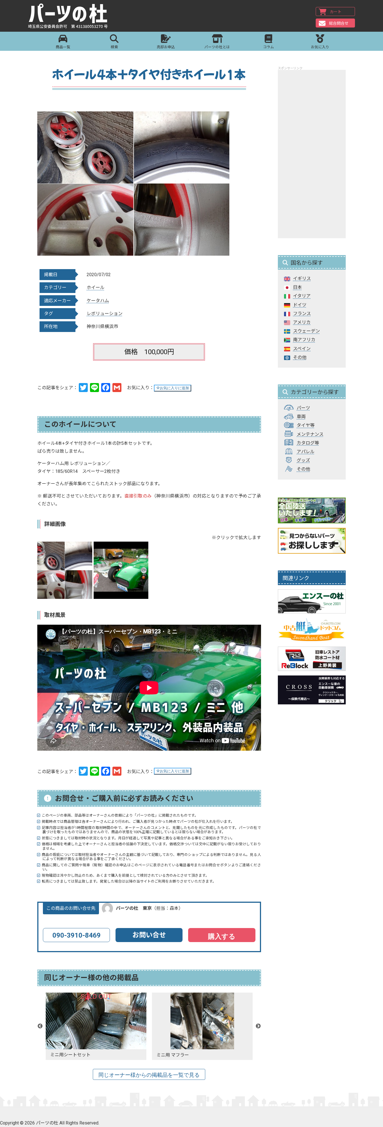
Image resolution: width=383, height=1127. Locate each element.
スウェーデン (306, 331)
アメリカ (302, 322)
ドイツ (299, 305)
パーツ (303, 408)
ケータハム (98, 300)
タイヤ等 (306, 425)
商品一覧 (63, 47)
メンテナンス (310, 434)
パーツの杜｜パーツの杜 (68, 16)
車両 (301, 416)
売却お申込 (166, 47)
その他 (299, 357)
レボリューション (105, 313)
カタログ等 (308, 443)
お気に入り (320, 47)
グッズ (303, 460)
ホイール (96, 287)
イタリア (302, 296)
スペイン (302, 348)
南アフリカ (304, 339)
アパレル (306, 451)
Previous (40, 1026)
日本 (297, 287)
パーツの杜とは (217, 47)
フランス (302, 313)
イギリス (302, 278)
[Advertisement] (312, 154)
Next (258, 1026)
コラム (268, 47)
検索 (114, 47)
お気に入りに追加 (174, 388)
